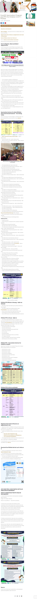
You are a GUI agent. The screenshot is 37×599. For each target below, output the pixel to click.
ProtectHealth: (4, 309)
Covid (5, 20)
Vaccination (8, 20)
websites (19, 118)
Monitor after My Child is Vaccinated (11, 39)
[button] (11, 0)
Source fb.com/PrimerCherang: (7, 212)
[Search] (25, 1)
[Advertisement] (30, 42)
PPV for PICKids (4, 31)
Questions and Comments (6, 28)
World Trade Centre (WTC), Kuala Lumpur (10, 136)
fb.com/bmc (16, 243)
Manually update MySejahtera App (10, 433)
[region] (9, 7)
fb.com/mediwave (8, 322)
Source (2, 119)
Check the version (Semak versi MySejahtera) (12, 435)
